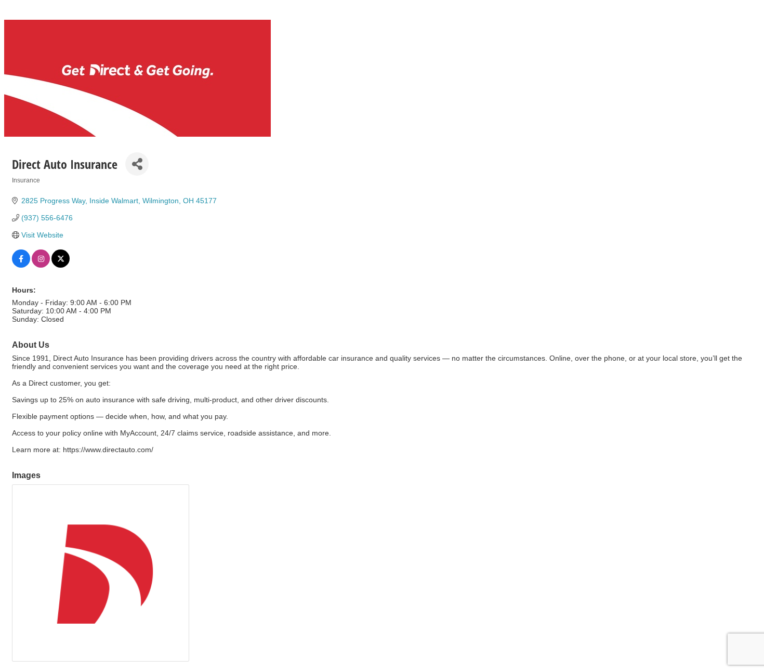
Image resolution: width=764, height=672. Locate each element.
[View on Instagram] (41, 265)
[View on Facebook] (21, 265)
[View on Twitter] (60, 265)
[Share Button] (137, 164)
